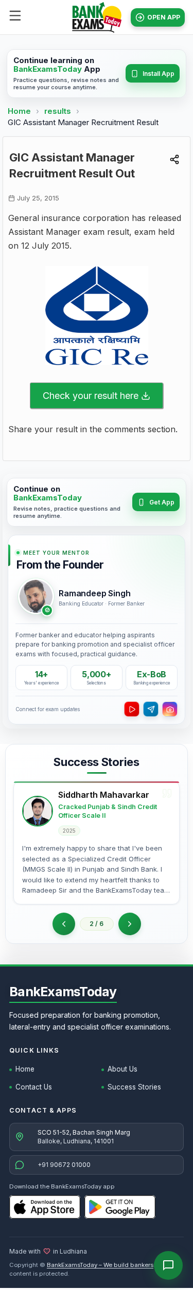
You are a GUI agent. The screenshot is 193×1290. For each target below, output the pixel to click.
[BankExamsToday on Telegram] (151, 709)
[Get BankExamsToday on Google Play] (119, 1207)
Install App (158, 73)
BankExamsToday (63, 991)
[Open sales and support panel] (168, 1265)
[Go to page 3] (129, 924)
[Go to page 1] (63, 924)
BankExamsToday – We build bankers (100, 1264)
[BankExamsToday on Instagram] (170, 709)
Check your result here (90, 395)
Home (19, 111)
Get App (161, 502)
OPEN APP (163, 17)
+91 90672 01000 (64, 1164)
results (58, 111)
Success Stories (134, 1087)
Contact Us (33, 1087)
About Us (122, 1069)
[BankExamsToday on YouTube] (131, 709)
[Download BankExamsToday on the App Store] (44, 1207)
